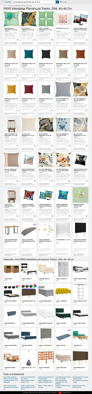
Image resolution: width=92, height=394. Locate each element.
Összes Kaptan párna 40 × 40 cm (62, 254)
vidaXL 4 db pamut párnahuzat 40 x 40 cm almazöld (45, 30)
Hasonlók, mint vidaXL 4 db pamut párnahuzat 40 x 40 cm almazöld (45, 43)
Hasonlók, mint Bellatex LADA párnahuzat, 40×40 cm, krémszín (28, 149)
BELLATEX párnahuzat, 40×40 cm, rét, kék (62, 134)
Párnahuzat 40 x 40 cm (62, 28)
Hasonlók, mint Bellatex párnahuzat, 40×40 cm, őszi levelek (63, 184)
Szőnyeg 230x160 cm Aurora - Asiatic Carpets (80, 378)
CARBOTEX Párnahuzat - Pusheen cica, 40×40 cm (28, 170)
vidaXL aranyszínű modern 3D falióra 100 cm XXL (45, 241)
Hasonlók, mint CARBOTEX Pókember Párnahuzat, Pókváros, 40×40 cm (28, 220)
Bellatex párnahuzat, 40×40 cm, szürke (62, 99)
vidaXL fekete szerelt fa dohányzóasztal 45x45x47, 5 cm (11, 387)
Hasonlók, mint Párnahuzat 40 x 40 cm (62, 43)
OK (60, 392)
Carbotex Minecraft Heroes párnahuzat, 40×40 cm (62, 206)
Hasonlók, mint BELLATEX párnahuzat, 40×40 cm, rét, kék (62, 149)
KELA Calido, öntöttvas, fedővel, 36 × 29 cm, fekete (11, 378)
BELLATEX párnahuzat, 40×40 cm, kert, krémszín (46, 170)
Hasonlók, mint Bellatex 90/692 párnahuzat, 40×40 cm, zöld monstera (27, 43)
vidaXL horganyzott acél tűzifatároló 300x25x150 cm (45, 381)
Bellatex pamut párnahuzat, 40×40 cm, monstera (45, 135)
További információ (66, 392)
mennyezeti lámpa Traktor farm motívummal (79, 206)
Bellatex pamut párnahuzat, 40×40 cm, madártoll (80, 135)
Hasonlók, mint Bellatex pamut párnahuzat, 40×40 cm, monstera (45, 149)
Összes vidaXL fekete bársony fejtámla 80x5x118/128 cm (79, 254)
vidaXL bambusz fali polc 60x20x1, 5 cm (27, 381)
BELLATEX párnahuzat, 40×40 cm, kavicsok (80, 99)
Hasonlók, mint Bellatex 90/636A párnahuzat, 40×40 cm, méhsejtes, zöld (11, 43)
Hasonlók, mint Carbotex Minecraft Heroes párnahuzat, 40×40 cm (62, 219)
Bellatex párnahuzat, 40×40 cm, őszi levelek (62, 170)
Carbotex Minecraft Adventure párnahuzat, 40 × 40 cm (46, 206)
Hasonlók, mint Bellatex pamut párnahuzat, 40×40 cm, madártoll (80, 149)
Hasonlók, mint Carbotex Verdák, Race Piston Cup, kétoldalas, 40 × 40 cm (80, 43)
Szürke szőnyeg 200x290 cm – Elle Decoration (46, 378)
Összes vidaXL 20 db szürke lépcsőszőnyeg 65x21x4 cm (27, 254)
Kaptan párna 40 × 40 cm (63, 239)
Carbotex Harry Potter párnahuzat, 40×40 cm (80, 170)
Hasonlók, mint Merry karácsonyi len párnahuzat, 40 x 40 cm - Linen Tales (11, 149)
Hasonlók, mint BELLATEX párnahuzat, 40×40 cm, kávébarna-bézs (11, 184)
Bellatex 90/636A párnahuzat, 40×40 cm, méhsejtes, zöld (11, 30)
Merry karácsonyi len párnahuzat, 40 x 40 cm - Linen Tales (11, 135)
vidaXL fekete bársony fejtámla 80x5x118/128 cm (80, 241)
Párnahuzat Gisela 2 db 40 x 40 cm (11, 64)
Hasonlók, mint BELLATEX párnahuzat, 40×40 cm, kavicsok (80, 114)
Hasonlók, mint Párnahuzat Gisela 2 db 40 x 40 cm (11, 78)
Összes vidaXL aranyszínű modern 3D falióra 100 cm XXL (45, 254)
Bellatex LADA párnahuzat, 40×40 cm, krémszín (28, 135)
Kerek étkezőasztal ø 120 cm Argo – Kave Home (63, 378)
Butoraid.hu (8, 2)
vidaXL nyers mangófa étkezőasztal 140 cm (11, 240)
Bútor (5, 5)
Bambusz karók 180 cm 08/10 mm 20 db (79, 386)
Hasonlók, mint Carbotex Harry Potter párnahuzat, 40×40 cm (79, 184)
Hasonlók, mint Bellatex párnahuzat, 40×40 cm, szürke (63, 114)
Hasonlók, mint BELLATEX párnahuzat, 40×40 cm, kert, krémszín (44, 184)
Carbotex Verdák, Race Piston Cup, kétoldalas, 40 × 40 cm (80, 30)
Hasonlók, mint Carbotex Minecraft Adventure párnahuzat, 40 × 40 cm (45, 219)
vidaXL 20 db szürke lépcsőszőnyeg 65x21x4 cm (28, 241)
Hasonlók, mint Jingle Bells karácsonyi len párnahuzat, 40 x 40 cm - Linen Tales (11, 220)
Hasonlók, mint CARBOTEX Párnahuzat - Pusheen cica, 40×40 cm (28, 184)
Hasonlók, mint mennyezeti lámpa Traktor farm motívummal (80, 219)
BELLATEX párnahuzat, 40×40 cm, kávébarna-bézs (11, 171)
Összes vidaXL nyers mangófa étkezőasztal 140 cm (10, 254)
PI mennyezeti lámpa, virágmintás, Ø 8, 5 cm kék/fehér (61, 382)
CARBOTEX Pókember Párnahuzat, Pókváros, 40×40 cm (28, 206)
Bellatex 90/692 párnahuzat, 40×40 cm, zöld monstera (28, 30)
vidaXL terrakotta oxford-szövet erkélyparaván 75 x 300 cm (28, 387)
